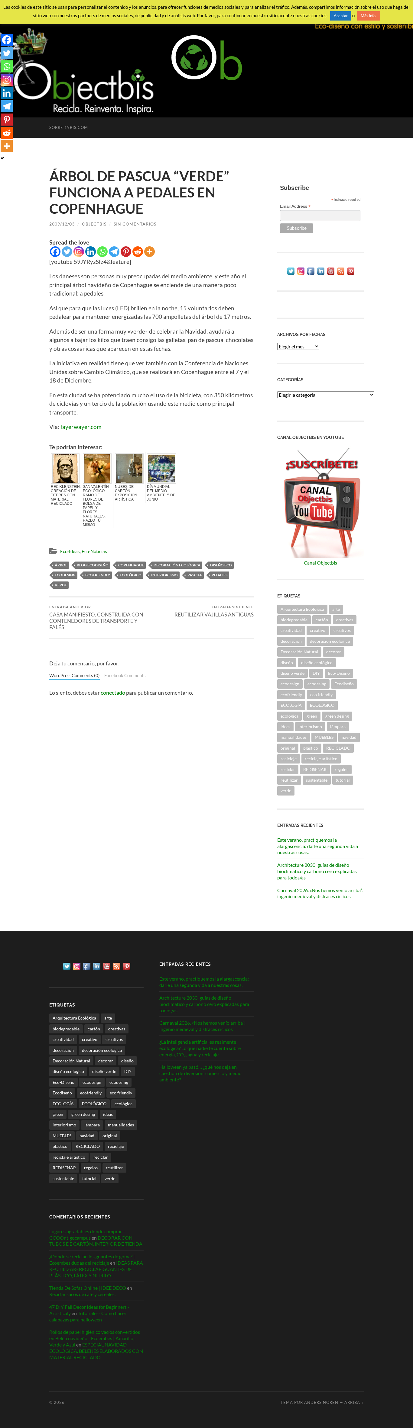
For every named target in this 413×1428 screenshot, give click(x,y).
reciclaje (289, 758)
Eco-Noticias (94, 551)
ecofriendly (97, 575)
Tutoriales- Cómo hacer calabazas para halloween (87, 1316)
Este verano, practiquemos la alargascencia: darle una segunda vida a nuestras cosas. (317, 846)
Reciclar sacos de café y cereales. (82, 1294)
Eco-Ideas (70, 551)
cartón (322, 619)
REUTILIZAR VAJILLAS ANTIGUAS (214, 611)
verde (61, 585)
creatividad (291, 630)
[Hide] (2, 158)
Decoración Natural (299, 651)
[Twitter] (67, 251)
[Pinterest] (126, 251)
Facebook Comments (125, 675)
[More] (149, 251)
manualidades (294, 737)
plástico (310, 748)
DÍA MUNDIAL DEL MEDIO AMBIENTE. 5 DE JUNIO (161, 493)
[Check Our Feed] (341, 274)
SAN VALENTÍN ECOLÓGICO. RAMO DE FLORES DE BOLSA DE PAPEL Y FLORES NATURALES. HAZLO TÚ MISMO (96, 506)
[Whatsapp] (102, 251)
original (288, 748)
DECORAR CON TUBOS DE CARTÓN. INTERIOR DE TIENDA (95, 1241)
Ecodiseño (344, 683)
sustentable (316, 780)
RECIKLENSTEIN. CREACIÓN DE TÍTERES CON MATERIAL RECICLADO (65, 495)
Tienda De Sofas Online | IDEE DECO (87, 1288)
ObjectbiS (94, 223)
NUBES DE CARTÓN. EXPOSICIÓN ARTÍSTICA (126, 493)
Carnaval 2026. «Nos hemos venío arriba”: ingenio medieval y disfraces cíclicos (320, 893)
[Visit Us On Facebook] (311, 274)
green (312, 716)
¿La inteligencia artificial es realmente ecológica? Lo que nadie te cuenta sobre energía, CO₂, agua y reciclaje (200, 1048)
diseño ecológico (317, 662)
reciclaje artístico (321, 758)
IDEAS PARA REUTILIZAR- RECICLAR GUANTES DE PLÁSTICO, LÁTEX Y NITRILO (96, 1269)
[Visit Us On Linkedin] (321, 274)
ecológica (289, 716)
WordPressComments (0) (74, 675)
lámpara (338, 726)
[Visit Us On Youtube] (331, 274)
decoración (291, 641)
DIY (316, 673)
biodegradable (294, 619)
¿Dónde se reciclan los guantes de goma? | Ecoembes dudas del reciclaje (92, 1260)
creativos (342, 630)
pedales (219, 575)
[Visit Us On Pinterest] (351, 274)
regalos (341, 769)
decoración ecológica (177, 565)
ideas (285, 726)
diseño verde (292, 673)
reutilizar (289, 780)
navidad (349, 737)
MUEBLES (324, 737)
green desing (337, 716)
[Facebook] (55, 251)
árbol (61, 565)
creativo (317, 630)
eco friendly (321, 694)
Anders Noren (321, 1402)
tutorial (343, 780)
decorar (333, 651)
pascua (194, 575)
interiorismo (164, 575)
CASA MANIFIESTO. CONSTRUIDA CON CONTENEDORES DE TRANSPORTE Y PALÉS (96, 617)
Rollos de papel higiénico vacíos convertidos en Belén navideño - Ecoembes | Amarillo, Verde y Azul (94, 1338)
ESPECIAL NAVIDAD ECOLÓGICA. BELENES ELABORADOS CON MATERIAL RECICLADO (96, 1351)
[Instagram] (78, 251)
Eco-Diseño (339, 673)
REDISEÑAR (315, 769)
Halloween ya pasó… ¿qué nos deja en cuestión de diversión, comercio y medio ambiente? (200, 1073)
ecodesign (290, 683)
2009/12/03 (62, 223)
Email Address (295, 206)
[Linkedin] (90, 251)
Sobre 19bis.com (68, 127)
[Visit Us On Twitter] (291, 274)
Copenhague (131, 565)
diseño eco (221, 565)
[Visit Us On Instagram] (301, 274)
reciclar (288, 769)
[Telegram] (114, 251)
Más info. (368, 15)
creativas (344, 619)
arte (336, 609)
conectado (113, 692)
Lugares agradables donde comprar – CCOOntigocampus (87, 1234)
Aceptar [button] (341, 15)
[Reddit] (137, 251)
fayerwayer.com (81, 426)
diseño (287, 662)
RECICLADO (338, 748)
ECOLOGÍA (291, 705)
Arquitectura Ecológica (302, 609)
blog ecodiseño (93, 565)
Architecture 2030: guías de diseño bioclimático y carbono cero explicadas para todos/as (317, 871)
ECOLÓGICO (130, 575)
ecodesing (65, 575)
